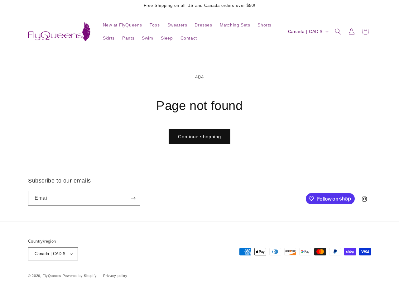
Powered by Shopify (80, 276)
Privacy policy (115, 276)
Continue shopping (199, 136)
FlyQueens (52, 276)
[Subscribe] (133, 198)
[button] (338, 31)
